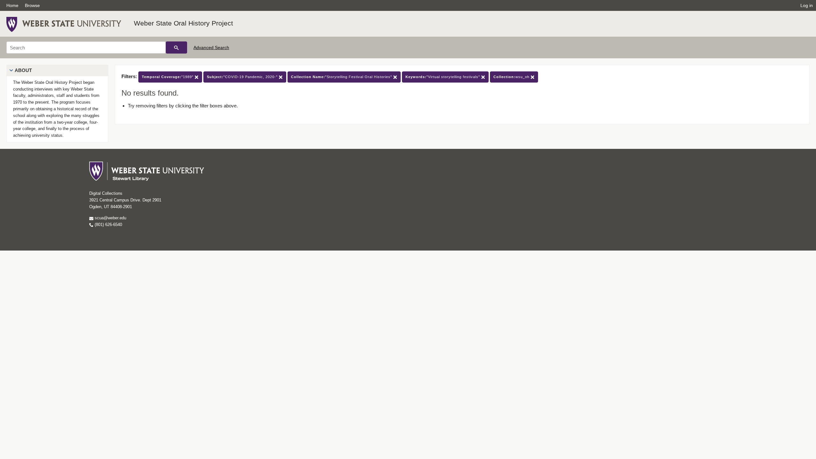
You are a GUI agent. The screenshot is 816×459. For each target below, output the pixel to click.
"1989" (168, 77)
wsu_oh (512, 77)
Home (12, 5)
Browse (32, 5)
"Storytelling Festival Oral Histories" (342, 77)
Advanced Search (211, 47)
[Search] (176, 47)
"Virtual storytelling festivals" (443, 77)
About (23, 70)
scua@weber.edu (109, 217)
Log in (806, 5)
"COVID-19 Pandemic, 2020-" (243, 77)
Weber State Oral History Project (183, 23)
